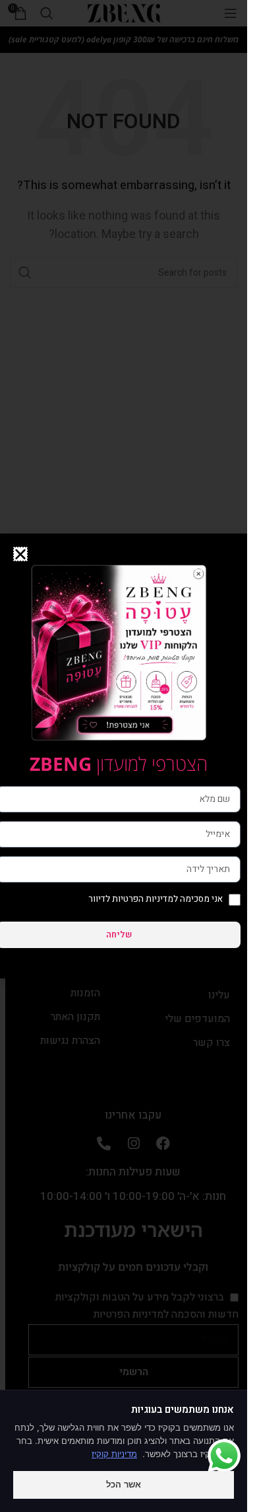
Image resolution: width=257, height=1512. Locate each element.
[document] (123, 756)
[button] (20, 554)
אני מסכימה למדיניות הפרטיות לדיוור (155, 899)
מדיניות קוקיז (114, 1454)
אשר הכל (123, 1484)
